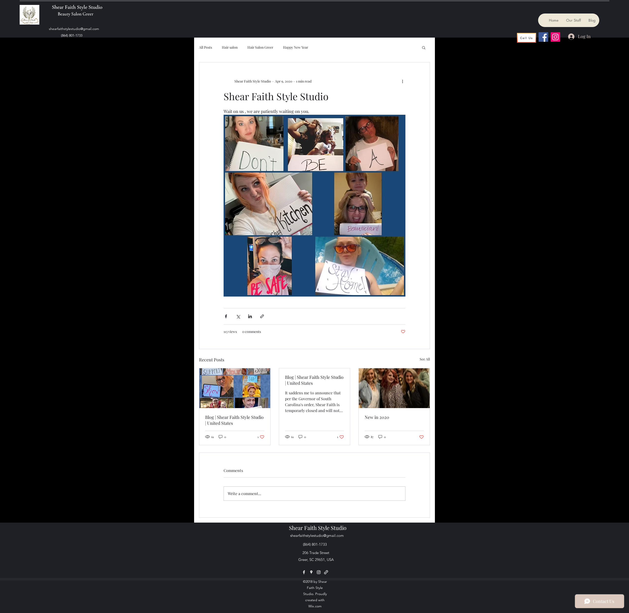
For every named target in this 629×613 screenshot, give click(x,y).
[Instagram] (555, 37)
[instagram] (318, 572)
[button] (423, 47)
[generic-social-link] (326, 572)
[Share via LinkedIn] (250, 316)
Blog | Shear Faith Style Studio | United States (234, 420)
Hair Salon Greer (260, 47)
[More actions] (402, 81)
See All (425, 359)
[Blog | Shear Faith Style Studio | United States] (234, 388)
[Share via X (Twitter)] (238, 316)
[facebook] (303, 572)
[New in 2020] (394, 388)
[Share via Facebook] (226, 316)
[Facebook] (543, 37)
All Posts (205, 47)
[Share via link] (262, 316)
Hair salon (230, 47)
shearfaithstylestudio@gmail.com (74, 29)
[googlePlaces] (311, 572)
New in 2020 (377, 417)
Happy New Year (295, 47)
